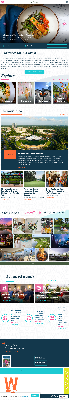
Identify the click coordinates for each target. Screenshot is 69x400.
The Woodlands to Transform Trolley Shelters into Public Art (10, 192)
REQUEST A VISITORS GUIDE (34, 72)
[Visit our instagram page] (49, 213)
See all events (53, 280)
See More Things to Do (58, 79)
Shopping (26, 101)
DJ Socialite (16, 311)
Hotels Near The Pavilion (31, 153)
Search (57, 46)
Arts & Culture (61, 100)
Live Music (39, 312)
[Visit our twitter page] (54, 213)
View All (62, 114)
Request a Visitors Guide (40, 358)
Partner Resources (6, 371)
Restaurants (8, 101)
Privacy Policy (31, 371)
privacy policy (24, 396)
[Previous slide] (4, 24)
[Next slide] (64, 24)
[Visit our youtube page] (58, 213)
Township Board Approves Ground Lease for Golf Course (32, 192)
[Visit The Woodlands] (34, 1)
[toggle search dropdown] (2, 2)
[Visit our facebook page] (45, 213)
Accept (34, 395)
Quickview (7, 301)
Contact (16, 371)
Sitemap (23, 371)
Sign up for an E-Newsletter (40, 363)
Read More (5, 199)
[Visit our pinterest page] (63, 213)
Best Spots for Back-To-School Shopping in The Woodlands (55, 191)
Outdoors (43, 101)
